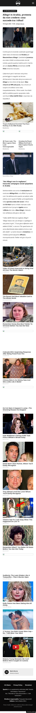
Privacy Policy (17, 685)
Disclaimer (28, 685)
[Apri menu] (33, 3)
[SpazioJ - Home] (18, 3)
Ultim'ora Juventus (10, 11)
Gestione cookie (31, 711)
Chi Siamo (7, 685)
